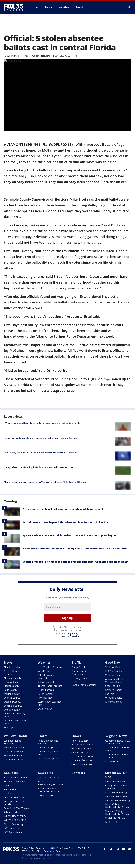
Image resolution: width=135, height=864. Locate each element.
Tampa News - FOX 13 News (117, 749)
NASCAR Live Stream (116, 796)
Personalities (11, 789)
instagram (117, 849)
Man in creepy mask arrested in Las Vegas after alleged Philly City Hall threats (45, 481)
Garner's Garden (113, 689)
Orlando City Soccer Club (48, 753)
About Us (11, 773)
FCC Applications (13, 832)
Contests (78, 773)
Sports (42, 736)
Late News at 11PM (82, 756)
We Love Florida (113, 667)
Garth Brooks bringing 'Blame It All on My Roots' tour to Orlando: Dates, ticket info (74, 548)
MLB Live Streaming (116, 792)
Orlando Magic (45, 747)
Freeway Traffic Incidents (79, 679)
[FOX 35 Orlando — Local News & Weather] (15, 7)
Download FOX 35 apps (16, 808)
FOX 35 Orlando (11, 55)
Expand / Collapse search (129, 7)
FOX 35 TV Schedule (82, 744)
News (8, 662)
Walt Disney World (14, 751)
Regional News (116, 736)
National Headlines (14, 678)
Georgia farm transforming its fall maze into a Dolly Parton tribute (38, 467)
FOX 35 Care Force (115, 671)
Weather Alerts (46, 671)
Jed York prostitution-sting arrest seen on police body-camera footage (41, 437)
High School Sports (48, 758)
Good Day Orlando (81, 748)
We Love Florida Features (12, 742)
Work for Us (10, 793)
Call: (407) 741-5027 (48, 777)
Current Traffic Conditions (79, 672)
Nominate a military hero (14, 715)
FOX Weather (45, 697)
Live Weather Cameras (50, 667)
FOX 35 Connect (46, 795)
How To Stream (79, 740)
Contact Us (10, 785)
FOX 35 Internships (14, 797)
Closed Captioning (13, 824)
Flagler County (11, 685)
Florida (25, 55)
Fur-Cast (109, 693)
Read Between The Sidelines (48, 742)
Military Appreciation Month (15, 722)
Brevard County (12, 681)
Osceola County (12, 701)
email (129, 849)
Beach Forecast (46, 689)
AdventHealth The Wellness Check (114, 680)
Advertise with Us (13, 812)
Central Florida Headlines (11, 672)
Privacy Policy (71, 633)
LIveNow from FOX (81, 760)
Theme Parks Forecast (50, 685)
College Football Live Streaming (116, 787)
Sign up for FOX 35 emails (14, 803)
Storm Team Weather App (49, 703)
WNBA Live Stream (115, 818)
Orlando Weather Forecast (47, 676)
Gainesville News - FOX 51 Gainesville (117, 742)
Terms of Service (69, 636)
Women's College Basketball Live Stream (117, 813)
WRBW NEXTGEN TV (15, 816)
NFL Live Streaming (115, 781)
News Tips (45, 773)
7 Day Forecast (46, 681)
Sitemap (8, 727)
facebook (104, 849)
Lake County (10, 689)
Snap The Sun (45, 708)
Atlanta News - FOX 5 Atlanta (116, 756)
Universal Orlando (13, 759)
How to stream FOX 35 (16, 777)
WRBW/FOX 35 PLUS (15, 820)
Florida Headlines (13, 667)
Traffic (76, 662)
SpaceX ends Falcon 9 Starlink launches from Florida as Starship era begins (69, 535)
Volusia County (12, 709)
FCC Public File (11, 828)
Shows (76, 736)
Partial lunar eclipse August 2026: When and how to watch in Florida (65, 522)
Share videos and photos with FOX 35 (48, 790)
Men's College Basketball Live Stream (117, 806)
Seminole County (13, 705)
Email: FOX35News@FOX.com (50, 783)
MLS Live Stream (114, 822)
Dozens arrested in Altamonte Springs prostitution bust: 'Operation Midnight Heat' (75, 561)
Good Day (112, 662)
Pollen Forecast (46, 693)
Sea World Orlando (14, 755)
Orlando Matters (80, 752)
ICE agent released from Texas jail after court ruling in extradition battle (42, 423)
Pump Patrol (78, 667)
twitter (111, 849)
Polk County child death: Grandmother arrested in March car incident (40, 452)
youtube (123, 849)
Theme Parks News (14, 747)
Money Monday (113, 701)
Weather (44, 662)
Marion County (12, 693)
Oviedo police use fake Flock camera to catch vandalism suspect (62, 509)
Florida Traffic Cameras (83, 684)
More (79, 7)
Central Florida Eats (81, 764)
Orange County (12, 697)
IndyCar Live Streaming (117, 800)
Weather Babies (113, 675)
